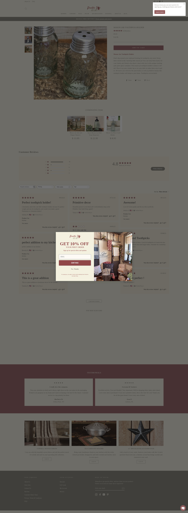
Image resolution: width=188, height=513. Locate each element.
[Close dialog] (129, 234)
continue (75, 263)
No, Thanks (75, 269)
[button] (183, 508)
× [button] (184, 4)
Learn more (160, 12)
